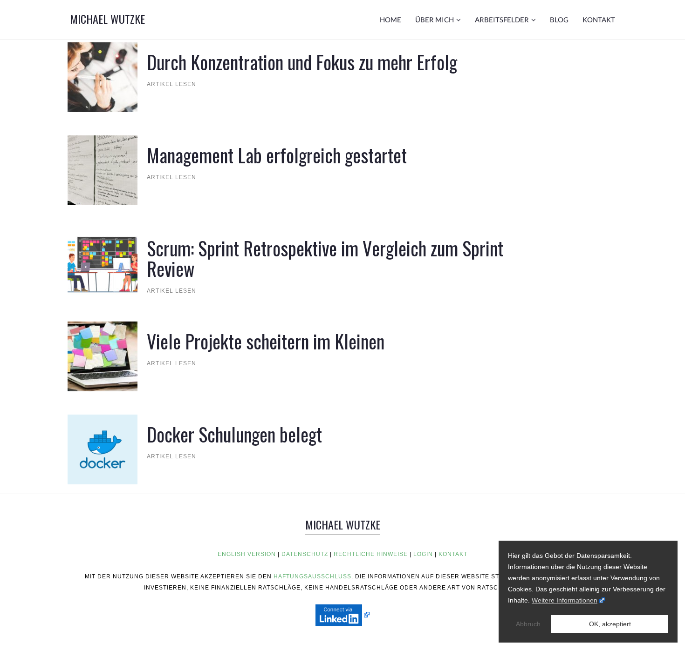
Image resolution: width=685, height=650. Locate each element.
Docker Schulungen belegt (234, 434)
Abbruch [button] (528, 624)
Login (423, 554)
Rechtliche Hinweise (371, 554)
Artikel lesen (171, 84)
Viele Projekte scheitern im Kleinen (265, 341)
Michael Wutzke (107, 19)
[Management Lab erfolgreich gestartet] (102, 170)
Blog (559, 19)
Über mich (434, 19)
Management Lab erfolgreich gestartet (277, 155)
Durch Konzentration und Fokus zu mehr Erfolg (302, 62)
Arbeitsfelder (502, 19)
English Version (247, 554)
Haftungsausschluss (312, 576)
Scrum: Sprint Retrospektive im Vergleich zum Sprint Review (325, 258)
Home (390, 19)
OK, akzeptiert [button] (610, 624)
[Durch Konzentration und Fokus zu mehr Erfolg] (102, 76)
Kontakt (598, 19)
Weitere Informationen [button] (564, 600)
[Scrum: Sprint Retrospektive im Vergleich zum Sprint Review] (102, 263)
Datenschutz (304, 554)
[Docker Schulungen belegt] (102, 449)
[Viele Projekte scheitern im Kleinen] (102, 356)
